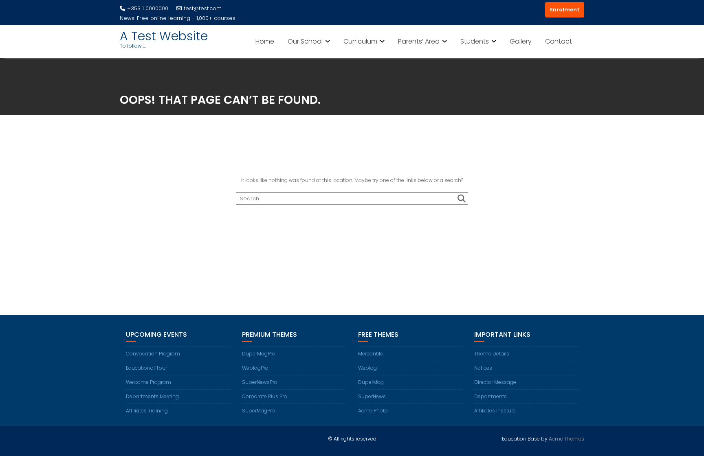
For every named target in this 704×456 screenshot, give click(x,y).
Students (474, 41)
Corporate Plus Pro (264, 396)
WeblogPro (255, 367)
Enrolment (564, 9)
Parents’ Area (419, 41)
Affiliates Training (147, 410)
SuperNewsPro (259, 382)
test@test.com (203, 8)
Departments (490, 396)
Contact (558, 41)
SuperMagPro (258, 410)
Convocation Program (153, 353)
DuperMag (371, 382)
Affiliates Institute (495, 410)
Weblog (367, 367)
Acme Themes (566, 438)
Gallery (521, 41)
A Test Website (164, 36)
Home (264, 41)
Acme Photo (373, 410)
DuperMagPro (258, 353)
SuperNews (372, 396)
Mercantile (370, 353)
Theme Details (491, 353)
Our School (305, 41)
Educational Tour (146, 367)
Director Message (495, 382)
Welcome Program (148, 382)
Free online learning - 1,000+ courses (186, 18)
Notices (483, 367)
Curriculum (360, 41)
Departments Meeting (152, 396)
